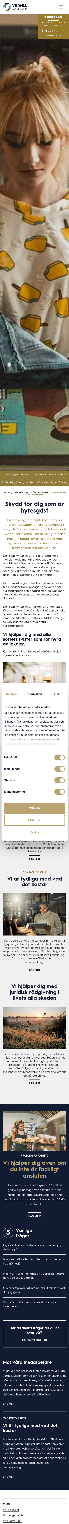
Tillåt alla (34, 808)
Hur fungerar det (13, 1515)
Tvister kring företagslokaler (17, 482)
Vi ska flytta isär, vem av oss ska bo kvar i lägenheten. (30, 1304)
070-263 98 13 (53, 31)
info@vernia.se (53, 36)
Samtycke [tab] (12, 694)
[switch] (59, 769)
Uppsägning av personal (16, 474)
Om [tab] (56, 694)
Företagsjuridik (39, 493)
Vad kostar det (12, 1521)
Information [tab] (34, 694)
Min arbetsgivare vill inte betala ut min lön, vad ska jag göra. (34, 1290)
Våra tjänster (20, 493)
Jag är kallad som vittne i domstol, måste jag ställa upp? (32, 1247)
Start (7, 493)
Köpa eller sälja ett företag (52, 482)
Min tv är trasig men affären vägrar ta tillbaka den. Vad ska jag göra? (33, 1275)
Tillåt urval (34, 820)
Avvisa (34, 832)
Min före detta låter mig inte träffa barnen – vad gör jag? (32, 1261)
